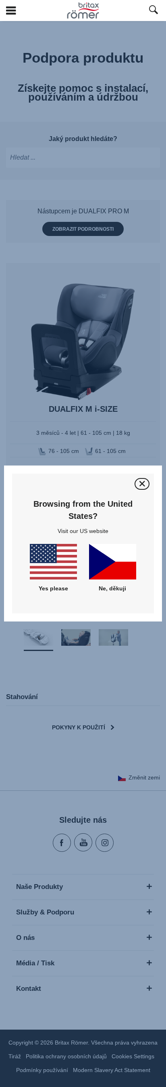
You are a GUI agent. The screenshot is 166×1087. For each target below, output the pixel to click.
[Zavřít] (142, 484)
